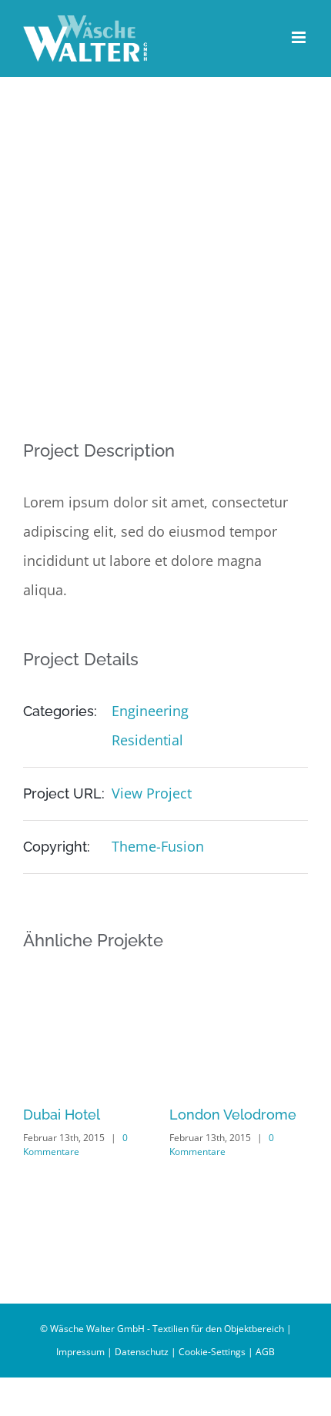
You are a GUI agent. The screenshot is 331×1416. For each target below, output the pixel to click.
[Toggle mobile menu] (300, 37)
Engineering (150, 710)
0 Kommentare (75, 1144)
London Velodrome (232, 1114)
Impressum (80, 1351)
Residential (147, 740)
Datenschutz (142, 1351)
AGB (265, 1351)
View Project (152, 793)
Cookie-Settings (212, 1351)
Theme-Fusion (158, 846)
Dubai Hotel (61, 1114)
